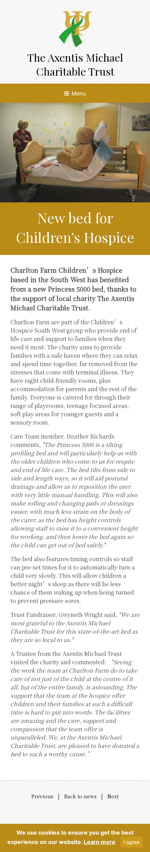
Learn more (99, 841)
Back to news (80, 796)
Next (113, 796)
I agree (131, 842)
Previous (42, 796)
